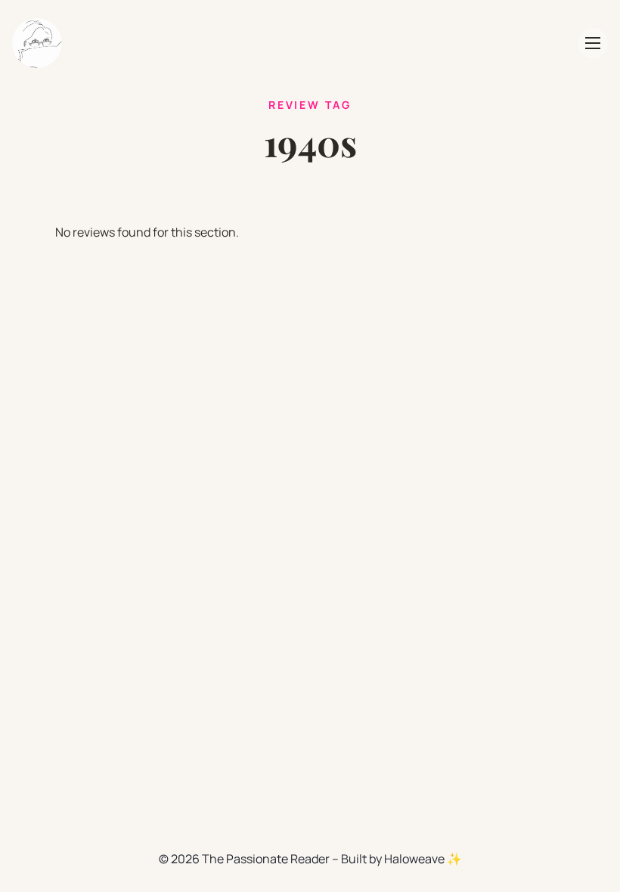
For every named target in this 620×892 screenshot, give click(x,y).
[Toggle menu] (593, 43)
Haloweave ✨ (423, 858)
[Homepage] (37, 43)
